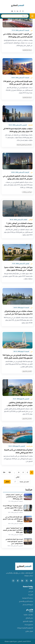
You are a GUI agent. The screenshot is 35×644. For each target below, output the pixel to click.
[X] (14, 11)
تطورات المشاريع (28, 621)
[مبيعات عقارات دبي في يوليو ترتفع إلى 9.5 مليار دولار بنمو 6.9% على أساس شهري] (17, 296)
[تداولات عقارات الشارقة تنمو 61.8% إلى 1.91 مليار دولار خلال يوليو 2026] (17, 113)
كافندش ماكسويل (27, 371)
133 (10, 472)
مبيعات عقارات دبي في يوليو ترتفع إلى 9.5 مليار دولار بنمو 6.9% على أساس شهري (18, 314)
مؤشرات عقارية (28, 614)
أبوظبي (30, 219)
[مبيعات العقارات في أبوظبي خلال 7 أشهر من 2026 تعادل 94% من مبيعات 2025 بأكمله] (17, 208)
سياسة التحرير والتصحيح (26, 601)
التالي (17, 477)
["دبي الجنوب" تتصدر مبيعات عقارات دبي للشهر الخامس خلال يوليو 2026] (17, 19)
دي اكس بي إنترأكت (27, 192)
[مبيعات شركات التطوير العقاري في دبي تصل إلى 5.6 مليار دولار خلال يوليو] (17, 161)
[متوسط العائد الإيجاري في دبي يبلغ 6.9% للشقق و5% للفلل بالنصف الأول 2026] (17, 340)
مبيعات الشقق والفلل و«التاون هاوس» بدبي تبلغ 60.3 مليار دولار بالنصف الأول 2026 (19, 405)
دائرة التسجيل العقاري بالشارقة (24, 144)
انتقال (7, 481)
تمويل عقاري (29, 631)
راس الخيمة (29, 446)
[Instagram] (23, 11)
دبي (31, 30)
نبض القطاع (29, 618)
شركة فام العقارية (27, 50)
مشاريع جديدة (29, 624)
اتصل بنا (30, 594)
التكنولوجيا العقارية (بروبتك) (25, 628)
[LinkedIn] (17, 11)
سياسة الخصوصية (27, 598)
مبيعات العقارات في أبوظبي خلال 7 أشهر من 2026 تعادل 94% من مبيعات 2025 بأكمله (17, 226)
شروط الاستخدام (28, 604)
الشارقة (30, 125)
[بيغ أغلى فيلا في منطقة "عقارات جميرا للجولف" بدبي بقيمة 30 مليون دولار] (17, 252)
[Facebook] (20, 11)
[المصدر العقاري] (17, 5)
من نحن (30, 591)
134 (4, 472)
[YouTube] (12, 11)
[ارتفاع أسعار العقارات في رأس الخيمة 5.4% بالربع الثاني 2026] (17, 435)
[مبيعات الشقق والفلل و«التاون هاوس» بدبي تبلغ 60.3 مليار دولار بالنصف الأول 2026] (17, 387)
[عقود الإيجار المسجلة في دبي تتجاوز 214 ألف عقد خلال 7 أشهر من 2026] (17, 66)
